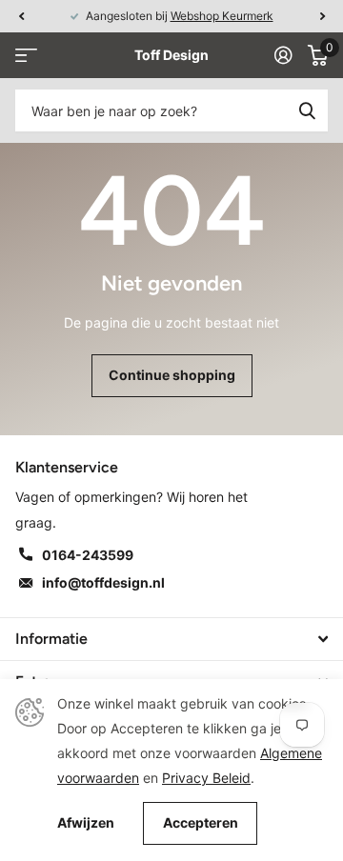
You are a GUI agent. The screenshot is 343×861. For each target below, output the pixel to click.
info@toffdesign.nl (103, 582)
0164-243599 (87, 555)
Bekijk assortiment (26, 55)
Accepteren (200, 822)
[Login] (283, 55)
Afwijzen (85, 823)
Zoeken (307, 110)
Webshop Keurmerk (222, 16)
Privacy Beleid (206, 778)
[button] (21, 16)
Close (171, 639)
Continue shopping (172, 375)
